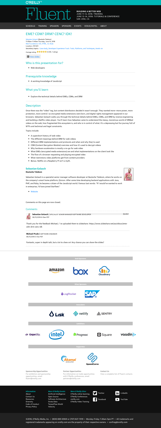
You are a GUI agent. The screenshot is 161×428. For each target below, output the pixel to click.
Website (34, 191)
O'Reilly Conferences (79, 396)
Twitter (101, 393)
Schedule (30, 25)
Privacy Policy (31, 406)
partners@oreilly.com (71, 378)
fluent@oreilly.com (33, 378)
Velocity (51, 406)
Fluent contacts (126, 373)
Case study (43, 48)
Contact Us (30, 396)
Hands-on (99, 48)
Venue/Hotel (90, 25)
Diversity (29, 401)
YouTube (124, 399)
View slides (34, 56)
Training (42, 25)
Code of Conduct (32, 404)
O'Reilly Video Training (80, 401)
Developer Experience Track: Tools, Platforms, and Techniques (71, 48)
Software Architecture (57, 399)
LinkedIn (124, 393)
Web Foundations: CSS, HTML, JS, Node (39, 43)
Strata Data (52, 401)
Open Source (53, 396)
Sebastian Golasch (32, 39)
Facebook (102, 399)
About (103, 25)
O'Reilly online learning (80, 393)
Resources (30, 399)
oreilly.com (75, 399)
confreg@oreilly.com (118, 422)
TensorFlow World (55, 404)
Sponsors (66, 25)
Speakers (54, 25)
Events (77, 25)
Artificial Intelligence (56, 393)
